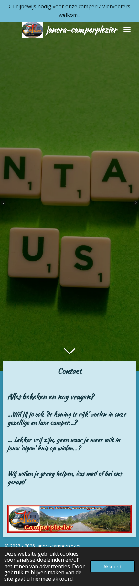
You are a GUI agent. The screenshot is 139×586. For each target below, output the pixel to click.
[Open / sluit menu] (127, 30)
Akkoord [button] (112, 566)
